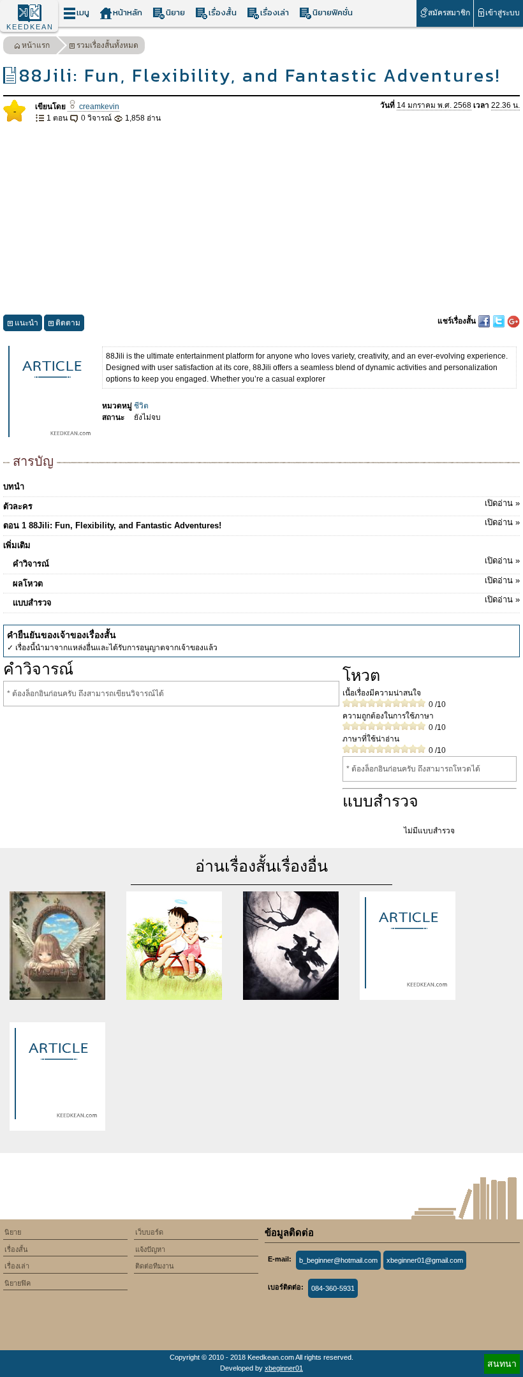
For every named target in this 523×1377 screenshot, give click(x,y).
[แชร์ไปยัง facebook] (485, 320)
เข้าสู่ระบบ (502, 12)
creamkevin (98, 106)
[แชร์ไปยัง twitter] (499, 320)
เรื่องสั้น (223, 12)
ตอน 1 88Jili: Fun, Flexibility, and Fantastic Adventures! (261, 523)
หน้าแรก (36, 45)
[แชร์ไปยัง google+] (513, 320)
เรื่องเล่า (274, 12)
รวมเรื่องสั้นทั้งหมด (107, 45)
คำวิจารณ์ (266, 562)
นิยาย (175, 12)
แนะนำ (26, 322)
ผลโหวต (266, 582)
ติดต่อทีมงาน (154, 1266)
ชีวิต (141, 405)
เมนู (83, 12)
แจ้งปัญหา (150, 1249)
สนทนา (502, 1363)
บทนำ (13, 486)
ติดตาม (67, 322)
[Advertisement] (261, 219)
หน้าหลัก (127, 12)
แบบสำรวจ (266, 601)
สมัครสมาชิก (449, 12)
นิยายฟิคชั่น (333, 12)
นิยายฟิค (17, 1283)
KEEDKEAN (30, 27)
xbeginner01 (284, 1368)
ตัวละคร (261, 504)
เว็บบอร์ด (149, 1232)
